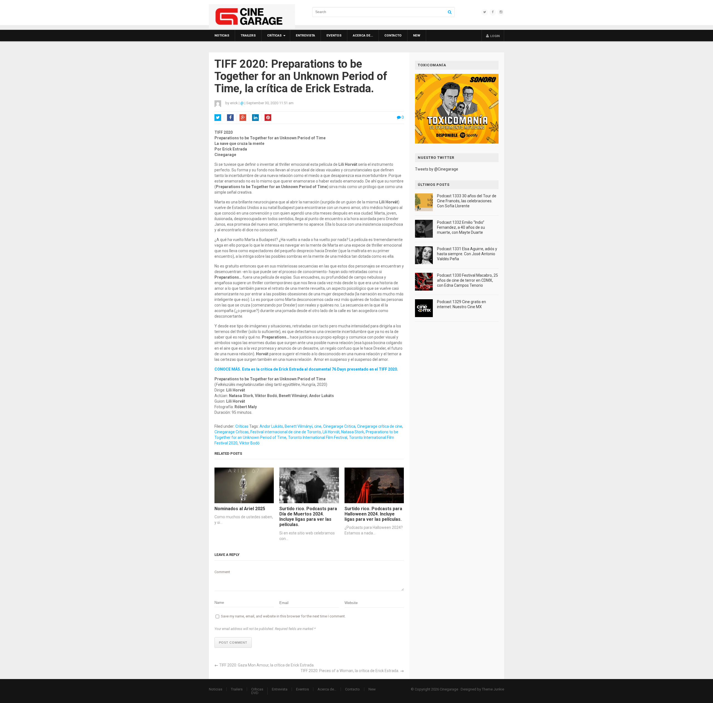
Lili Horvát (331, 432)
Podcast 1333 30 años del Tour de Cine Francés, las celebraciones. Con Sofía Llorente (466, 201)
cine (317, 426)
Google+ (243, 117)
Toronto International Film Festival (317, 437)
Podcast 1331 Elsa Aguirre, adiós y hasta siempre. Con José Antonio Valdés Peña (467, 254)
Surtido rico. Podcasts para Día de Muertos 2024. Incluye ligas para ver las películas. (308, 516)
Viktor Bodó (249, 443)
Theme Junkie (493, 689)
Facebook (230, 117)
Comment (222, 572)
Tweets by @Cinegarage (436, 169)
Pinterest (268, 117)
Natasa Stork (352, 432)
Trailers (248, 35)
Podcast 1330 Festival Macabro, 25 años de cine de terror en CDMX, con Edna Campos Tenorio (467, 280)
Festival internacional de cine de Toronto (285, 432)
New (416, 35)
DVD (254, 693)
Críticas (274, 35)
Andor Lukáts (271, 426)
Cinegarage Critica (339, 426)
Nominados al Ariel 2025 (239, 508)
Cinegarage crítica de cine (379, 426)
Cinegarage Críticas (231, 432)
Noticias (221, 35)
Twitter (217, 117)
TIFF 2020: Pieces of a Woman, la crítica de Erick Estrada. (350, 670)
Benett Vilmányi (298, 426)
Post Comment (233, 642)
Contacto (393, 35)
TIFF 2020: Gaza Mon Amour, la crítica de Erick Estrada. (266, 665)
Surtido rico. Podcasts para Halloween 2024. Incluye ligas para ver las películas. (373, 514)
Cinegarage (449, 689)
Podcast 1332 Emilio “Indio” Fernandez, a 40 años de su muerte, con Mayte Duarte (461, 227)
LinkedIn (255, 117)
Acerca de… (363, 35)
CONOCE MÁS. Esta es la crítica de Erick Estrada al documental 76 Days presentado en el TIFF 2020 (305, 369)
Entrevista (305, 35)
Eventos (333, 35)
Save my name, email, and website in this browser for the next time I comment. (283, 616)
